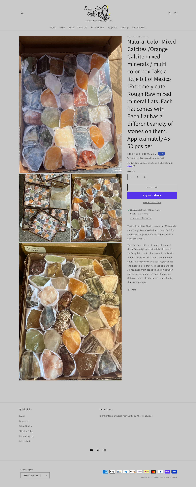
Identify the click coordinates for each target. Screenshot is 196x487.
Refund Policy (25, 426)
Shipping (142, 158)
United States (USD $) (32, 475)
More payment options (152, 202)
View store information (141, 218)
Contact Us (24, 421)
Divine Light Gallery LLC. (154, 477)
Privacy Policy (25, 441)
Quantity (131, 171)
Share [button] (133, 289)
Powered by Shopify (170, 477)
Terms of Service (26, 436)
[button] (22, 13)
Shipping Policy (26, 431)
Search (22, 416)
